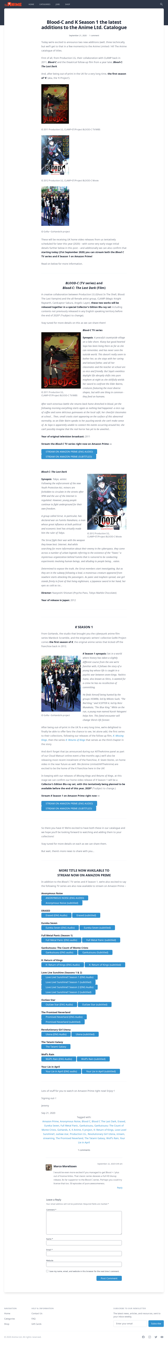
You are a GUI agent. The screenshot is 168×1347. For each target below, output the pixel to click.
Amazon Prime (50, 1121)
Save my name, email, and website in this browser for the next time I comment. (84, 1271)
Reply (119, 1187)
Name (49, 1239)
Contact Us (37, 1313)
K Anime (76, 1129)
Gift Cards (36, 1324)
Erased (121, 1121)
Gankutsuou (86, 1125)
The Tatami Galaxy (95, 1138)
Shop (6, 1324)
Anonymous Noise (70, 1121)
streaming (48, 1138)
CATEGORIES (44, 4)
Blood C (86, 1121)
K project (87, 1129)
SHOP (67, 4)
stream (120, 1134)
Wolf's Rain (112, 1138)
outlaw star (62, 1134)
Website (49, 1260)
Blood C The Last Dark (104, 1121)
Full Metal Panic (69, 1125)
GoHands (62, 1129)
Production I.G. (78, 1134)
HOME (31, 4)
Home (7, 1313)
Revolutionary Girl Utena (101, 1134)
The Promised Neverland (69, 1138)
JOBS (58, 4)
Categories (9, 1318)
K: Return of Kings (104, 1129)
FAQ (34, 1318)
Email (49, 1249)
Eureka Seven (51, 1125)
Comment (51, 1209)
